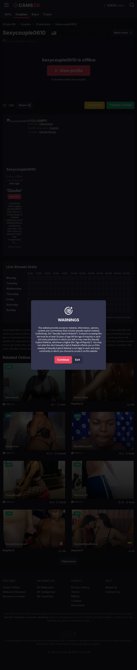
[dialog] (68, 335)
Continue (63, 359)
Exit (77, 359)
